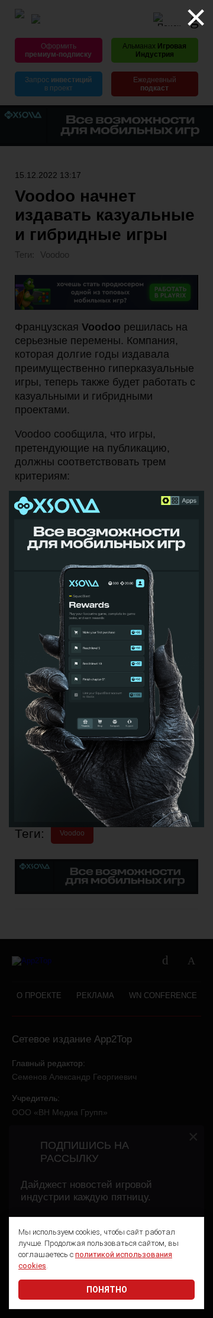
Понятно (106, 1289)
